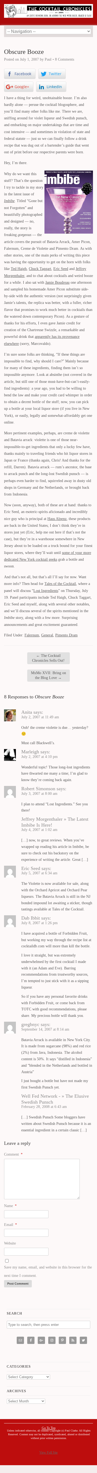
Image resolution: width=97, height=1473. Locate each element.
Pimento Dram (66, 635)
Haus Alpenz (57, 519)
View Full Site (48, 1452)
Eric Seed (60, 269)
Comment (13, 1154)
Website (10, 1243)
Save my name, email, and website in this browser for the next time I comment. (48, 1271)
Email (10, 1225)
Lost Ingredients (45, 591)
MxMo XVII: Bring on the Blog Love (48, 675)
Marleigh (30, 751)
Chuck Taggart (40, 269)
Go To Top (49, 1428)
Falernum (32, 635)
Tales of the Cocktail (60, 584)
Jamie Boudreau (57, 282)
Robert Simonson (38, 788)
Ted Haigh (19, 269)
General (47, 635)
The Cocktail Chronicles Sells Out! (48, 658)
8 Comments (64, 59)
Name (10, 1206)
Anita (26, 712)
